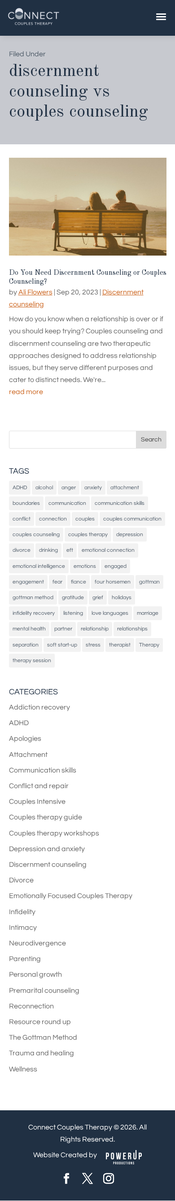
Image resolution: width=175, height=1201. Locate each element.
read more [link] (26, 391)
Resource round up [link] (40, 1021)
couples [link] (85, 519)
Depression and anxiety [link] (47, 848)
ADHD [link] (20, 488)
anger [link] (68, 488)
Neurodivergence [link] (37, 943)
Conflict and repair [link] (39, 785)
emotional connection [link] (108, 550)
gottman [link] (149, 582)
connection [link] (53, 519)
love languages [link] (110, 613)
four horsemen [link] (113, 582)
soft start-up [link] (62, 645)
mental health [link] (29, 629)
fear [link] (57, 582)
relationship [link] (95, 629)
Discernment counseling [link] (48, 864)
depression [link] (129, 535)
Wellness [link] (23, 1069)
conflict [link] (22, 519)
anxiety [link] (93, 488)
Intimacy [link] (23, 927)
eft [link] (69, 550)
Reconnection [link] (31, 1006)
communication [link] (67, 503)
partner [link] (63, 629)
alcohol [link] (44, 488)
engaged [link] (116, 566)
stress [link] (93, 645)
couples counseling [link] (36, 535)
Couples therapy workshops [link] (54, 833)
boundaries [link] (26, 503)
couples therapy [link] (88, 535)
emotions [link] (85, 566)
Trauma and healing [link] (41, 1053)
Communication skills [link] (42, 770)
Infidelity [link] (22, 911)
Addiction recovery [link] (39, 707)
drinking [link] (48, 550)
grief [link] (97, 597)
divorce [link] (22, 550)
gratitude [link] (73, 597)
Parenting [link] (25, 958)
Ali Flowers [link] (35, 292)
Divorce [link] (21, 880)
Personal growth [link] (35, 974)
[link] (34, 24)
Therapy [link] (149, 645)
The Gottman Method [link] (43, 1037)
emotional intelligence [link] (39, 566)
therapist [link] (120, 645)
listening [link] (73, 613)
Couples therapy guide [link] (45, 817)
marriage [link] (147, 613)
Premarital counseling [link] (44, 990)
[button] (151, 440)
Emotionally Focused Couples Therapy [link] (70, 895)
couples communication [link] (132, 519)
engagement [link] (28, 582)
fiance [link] (78, 582)
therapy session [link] (32, 660)
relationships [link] (132, 629)
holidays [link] (121, 597)
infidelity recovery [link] (34, 613)
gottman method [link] (33, 597)
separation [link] (26, 645)
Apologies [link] (25, 738)
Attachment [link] (28, 754)
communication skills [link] (119, 503)
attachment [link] (124, 488)
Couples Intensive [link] (37, 801)
